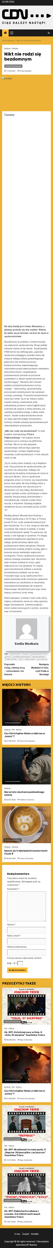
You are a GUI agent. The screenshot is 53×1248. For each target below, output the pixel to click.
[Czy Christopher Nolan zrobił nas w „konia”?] (26, 707)
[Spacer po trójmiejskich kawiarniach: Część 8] (26, 824)
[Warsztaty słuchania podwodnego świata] (26, 765)
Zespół (25, 1234)
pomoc (8, 657)
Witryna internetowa (17, 947)
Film (13, 730)
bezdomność (15, 654)
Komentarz (13, 889)
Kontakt (35, 1234)
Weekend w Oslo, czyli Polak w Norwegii (40, 669)
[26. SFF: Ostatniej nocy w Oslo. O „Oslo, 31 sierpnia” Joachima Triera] (26, 1006)
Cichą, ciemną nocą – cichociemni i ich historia (14, 669)
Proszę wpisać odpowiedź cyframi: (24, 958)
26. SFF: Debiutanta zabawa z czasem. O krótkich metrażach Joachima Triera (22, 1214)
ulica (21, 659)
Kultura (18, 730)
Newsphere (43, 1241)
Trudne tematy (11, 659)
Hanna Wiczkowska (27, 741)
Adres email (13, 935)
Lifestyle (15, 49)
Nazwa (11, 924)
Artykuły (7, 49)
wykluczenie (30, 659)
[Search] (49, 33)
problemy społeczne (21, 657)
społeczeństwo (38, 657)
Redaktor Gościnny (26, 800)
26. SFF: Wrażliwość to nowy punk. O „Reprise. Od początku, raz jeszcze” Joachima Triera (25, 1152)
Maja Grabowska (25, 1040)
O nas (17, 1234)
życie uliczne (42, 659)
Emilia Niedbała (25, 71)
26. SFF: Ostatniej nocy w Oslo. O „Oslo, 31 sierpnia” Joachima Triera (24, 1034)
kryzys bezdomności (38, 654)
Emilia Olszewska (26, 858)
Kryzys (25, 654)
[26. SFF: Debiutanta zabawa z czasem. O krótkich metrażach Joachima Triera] (26, 1185)
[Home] (5, 33)
